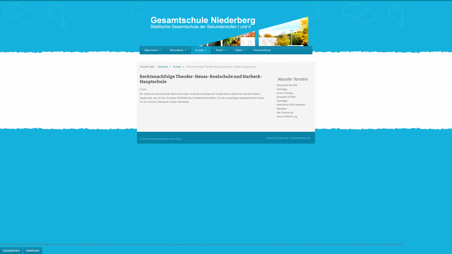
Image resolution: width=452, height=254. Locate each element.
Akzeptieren (11, 250)
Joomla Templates (276, 138)
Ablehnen (32, 250)
